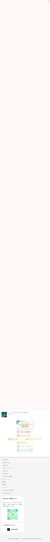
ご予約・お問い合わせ (6, 493)
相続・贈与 (5, 465)
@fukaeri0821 (14, 529)
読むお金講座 (4, 459)
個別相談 (4, 481)
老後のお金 (5, 470)
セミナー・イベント (6, 479)
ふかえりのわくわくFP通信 (7, 490)
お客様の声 (4, 484)
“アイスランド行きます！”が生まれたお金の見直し (18, 412)
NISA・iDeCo (5, 473)
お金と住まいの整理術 (7, 476)
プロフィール (4, 487)
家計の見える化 (6, 462)
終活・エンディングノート (8, 468)
